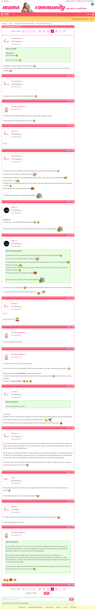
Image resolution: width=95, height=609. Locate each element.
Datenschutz (49, 607)
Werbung (73, 607)
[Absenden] (6, 14)
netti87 (13, 207)
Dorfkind (13, 433)
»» (64, 31)
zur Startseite (5, 1)
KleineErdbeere (16, 38)
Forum (11, 23)
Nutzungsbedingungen (35, 607)
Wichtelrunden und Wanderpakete (24, 23)
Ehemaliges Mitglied (17, 106)
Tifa (12, 478)
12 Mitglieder (79, 1)
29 (40, 31)
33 (56, 31)
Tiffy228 (13, 507)
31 (48, 31)
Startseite (4, 23)
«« (23, 31)
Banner (58, 607)
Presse (65, 607)
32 (52, 31)
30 (44, 31)
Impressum (22, 607)
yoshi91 (13, 131)
